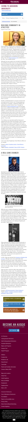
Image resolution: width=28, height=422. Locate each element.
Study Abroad (4, 362)
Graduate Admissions (6, 343)
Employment (4, 383)
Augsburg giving (12, 144)
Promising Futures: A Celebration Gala (12, 299)
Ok (14, 419)
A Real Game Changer (10, 152)
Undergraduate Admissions (7, 338)
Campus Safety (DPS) (6, 369)
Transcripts (3, 364)
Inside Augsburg (5, 378)
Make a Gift (5, 14)
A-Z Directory (4, 336)
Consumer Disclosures (6, 391)
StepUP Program (5, 350)
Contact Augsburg (5, 406)
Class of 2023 (17, 147)
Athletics (3, 354)
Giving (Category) (19, 290)
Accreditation (4, 396)
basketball (11, 147)
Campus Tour (4, 348)
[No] (26, 415)
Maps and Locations (5, 373)
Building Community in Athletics (10, 26)
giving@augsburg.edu (6, 10)
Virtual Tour (3, 375)
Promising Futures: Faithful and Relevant (12, 304)
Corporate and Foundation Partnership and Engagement (11, 310)
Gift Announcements (6, 21)
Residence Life (4, 359)
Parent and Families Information (8, 366)
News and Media (5, 380)
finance (22, 147)
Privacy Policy (4, 401)
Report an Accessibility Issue (7, 399)
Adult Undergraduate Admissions (8, 341)
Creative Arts (4, 357)
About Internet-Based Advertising (8, 404)
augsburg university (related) (15, 291)
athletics (6, 147)
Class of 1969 (9, 293)
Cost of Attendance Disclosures (8, 394)
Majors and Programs (6, 345)
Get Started (13, 330)
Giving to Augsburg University (9, 7)
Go (22, 18)
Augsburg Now (4, 385)
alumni (7, 144)
